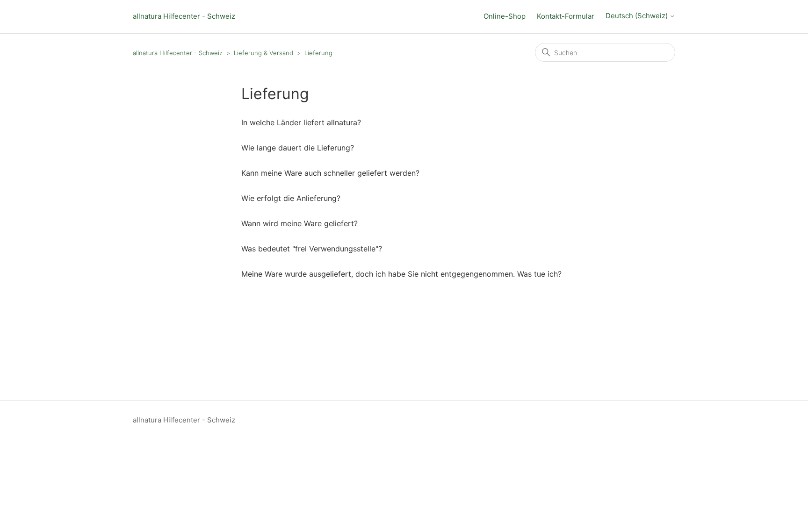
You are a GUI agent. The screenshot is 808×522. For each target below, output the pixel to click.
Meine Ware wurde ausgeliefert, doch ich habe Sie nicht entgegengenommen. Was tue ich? (401, 274)
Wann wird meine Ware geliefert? (299, 223)
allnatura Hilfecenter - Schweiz (184, 16)
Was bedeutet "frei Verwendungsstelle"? (311, 248)
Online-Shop (504, 16)
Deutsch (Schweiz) (638, 16)
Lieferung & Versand (263, 53)
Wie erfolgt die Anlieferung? (290, 198)
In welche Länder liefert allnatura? (301, 122)
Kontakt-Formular (565, 16)
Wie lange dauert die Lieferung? (297, 147)
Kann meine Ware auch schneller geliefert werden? (330, 173)
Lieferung (318, 53)
